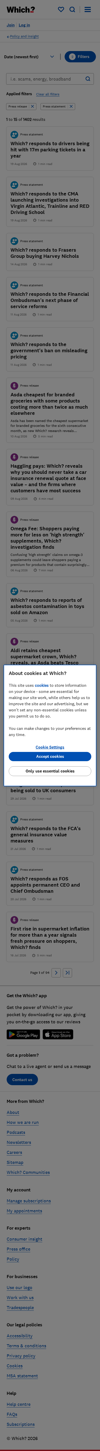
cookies (42, 685)
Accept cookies (50, 756)
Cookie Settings (50, 747)
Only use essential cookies (50, 771)
